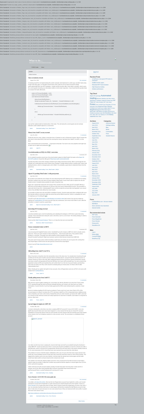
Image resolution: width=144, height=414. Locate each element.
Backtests (38, 222)
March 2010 (95, 173)
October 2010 (95, 159)
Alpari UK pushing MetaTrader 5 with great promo (43, 173)
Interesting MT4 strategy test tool (38, 209)
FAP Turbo (95, 214)
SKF (97, 114)
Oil (103, 111)
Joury (113, 108)
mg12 (43, 406)
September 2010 (96, 161)
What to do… (36, 60)
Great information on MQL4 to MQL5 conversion (43, 152)
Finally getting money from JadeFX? (39, 277)
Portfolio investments (95, 113)
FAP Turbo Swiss (107, 102)
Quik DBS (102, 113)
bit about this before (40, 382)
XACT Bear (98, 116)
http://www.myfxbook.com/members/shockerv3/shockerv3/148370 (45, 393)
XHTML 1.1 (50, 406)
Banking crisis (105, 98)
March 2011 (95, 148)
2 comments (83, 135)
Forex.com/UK (99, 104)
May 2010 (94, 169)
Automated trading (40, 128)
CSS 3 (56, 406)
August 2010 (95, 163)
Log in (93, 232)
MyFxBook (95, 203)
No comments (83, 80)
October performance (97, 89)
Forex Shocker (32, 385)
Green (101, 108)
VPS (108, 114)
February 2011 (96, 150)
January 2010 (95, 178)
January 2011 (95, 152)
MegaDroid (93, 109)
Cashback (98, 100)
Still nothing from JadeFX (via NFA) (39, 251)
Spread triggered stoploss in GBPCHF (39, 304)
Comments (96, 236)
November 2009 (96, 182)
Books (107, 129)
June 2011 (95, 142)
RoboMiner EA (96, 225)
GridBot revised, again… (98, 82)
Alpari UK (38, 204)
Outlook (106, 111)
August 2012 (95, 123)
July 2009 (94, 188)
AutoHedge (98, 95)
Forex (46, 128)
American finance (110, 123)
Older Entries (81, 401)
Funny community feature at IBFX (38, 227)
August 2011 (95, 138)
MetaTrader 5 (52, 169)
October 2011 (95, 133)
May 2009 (94, 192)
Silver (94, 114)
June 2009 (95, 190)
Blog (107, 127)
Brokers (94, 100)
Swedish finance (110, 136)
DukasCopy (110, 100)
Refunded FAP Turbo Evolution (100, 84)
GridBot (105, 108)
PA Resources (111, 111)
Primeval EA (95, 223)
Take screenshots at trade (35, 78)
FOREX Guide (35, 67)
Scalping (51, 372)
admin (31, 128)
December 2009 (96, 180)
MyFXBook (99, 111)
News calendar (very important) (100, 206)
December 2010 (96, 155)
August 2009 (95, 186)
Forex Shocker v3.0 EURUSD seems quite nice (42, 377)
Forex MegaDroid (99, 106)
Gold (99, 108)
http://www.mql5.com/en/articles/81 (60, 159)
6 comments (83, 280)
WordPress (31, 406)
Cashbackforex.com (39, 200)
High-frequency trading (98, 87)
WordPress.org (96, 238)
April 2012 (95, 127)
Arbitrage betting (110, 125)
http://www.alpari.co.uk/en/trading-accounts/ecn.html (50, 198)
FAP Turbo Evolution (98, 102)
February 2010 (96, 176)
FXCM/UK (92, 108)
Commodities (109, 131)
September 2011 (96, 136)
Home (28, 67)
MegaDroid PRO (100, 109)
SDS (112, 113)
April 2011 (94, 146)
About (42, 67)
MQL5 (57, 169)
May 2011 (94, 144)
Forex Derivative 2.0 (108, 104)
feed (96, 72)
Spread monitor (96, 208)
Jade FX (38, 148)
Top (115, 404)
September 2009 (96, 184)
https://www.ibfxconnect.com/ (44, 244)
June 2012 (95, 125)
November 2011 (96, 131)
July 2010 (94, 165)
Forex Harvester (96, 217)
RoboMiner (108, 113)
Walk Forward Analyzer (42, 220)
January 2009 (95, 195)
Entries (95, 234)
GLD (96, 108)
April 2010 (95, 171)
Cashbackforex (39, 270)
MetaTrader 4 (52, 128)
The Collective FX (102, 114)
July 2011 (94, 140)
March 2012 (95, 129)
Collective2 (104, 100)
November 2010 (96, 157)
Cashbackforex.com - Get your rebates (102, 201)
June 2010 (95, 167)
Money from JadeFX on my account (39, 132)
